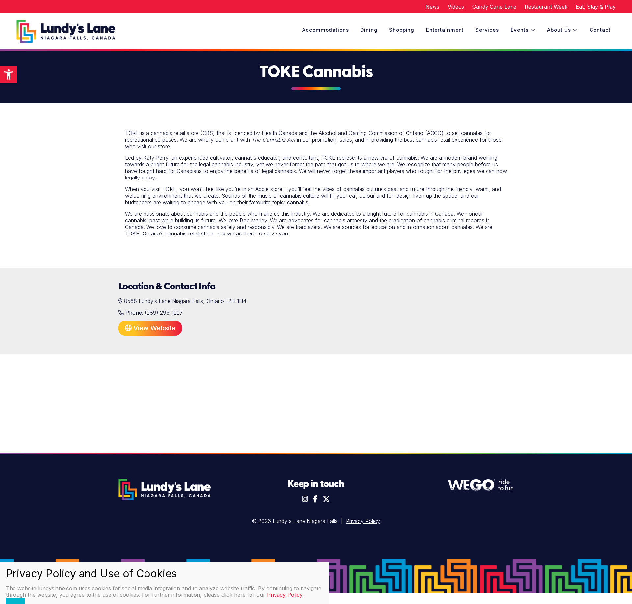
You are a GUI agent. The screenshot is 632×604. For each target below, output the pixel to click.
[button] (8, 74)
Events (520, 30)
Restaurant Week (546, 6)
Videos (456, 6)
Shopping (401, 30)
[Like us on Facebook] (315, 499)
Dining (369, 30)
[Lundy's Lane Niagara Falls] (65, 32)
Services (487, 30)
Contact (600, 30)
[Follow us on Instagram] (305, 499)
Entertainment (445, 30)
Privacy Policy (363, 521)
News (432, 6)
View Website (153, 328)
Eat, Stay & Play (596, 6)
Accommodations (325, 30)
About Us (560, 30)
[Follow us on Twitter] (326, 499)
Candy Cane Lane (494, 6)
